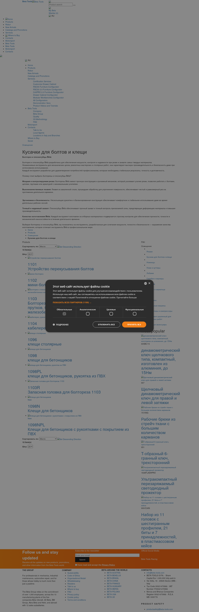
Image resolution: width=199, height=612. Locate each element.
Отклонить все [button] (106, 324)
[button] (99, 302)
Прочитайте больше (126, 297)
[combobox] (145, 283)
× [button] (149, 283)
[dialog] (99, 306)
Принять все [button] (134, 324)
